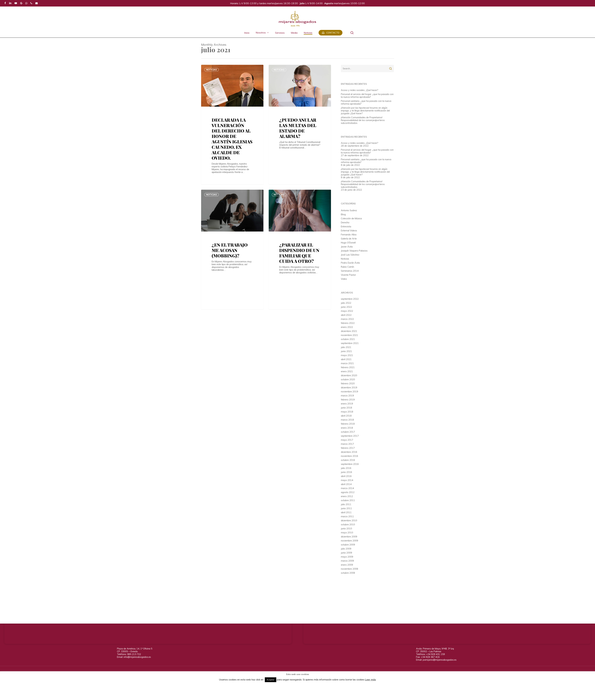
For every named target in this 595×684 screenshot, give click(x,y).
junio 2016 (346, 472)
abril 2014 (346, 484)
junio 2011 (346, 508)
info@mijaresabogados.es (137, 656)
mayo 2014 (347, 480)
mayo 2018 (347, 411)
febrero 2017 (348, 448)
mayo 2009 (347, 556)
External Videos (349, 230)
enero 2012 (347, 496)
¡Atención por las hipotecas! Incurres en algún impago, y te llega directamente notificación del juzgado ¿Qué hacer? (365, 110)
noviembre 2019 (349, 391)
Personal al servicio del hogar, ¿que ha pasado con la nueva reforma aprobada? (367, 95)
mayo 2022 (347, 311)
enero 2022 (347, 327)
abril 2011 (346, 512)
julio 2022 (346, 303)
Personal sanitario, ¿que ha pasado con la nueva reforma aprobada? (366, 102)
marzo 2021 (347, 363)
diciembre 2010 (349, 520)
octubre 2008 (348, 572)
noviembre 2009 (349, 540)
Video (344, 279)
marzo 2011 (347, 516)
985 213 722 (134, 654)
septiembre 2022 (350, 299)
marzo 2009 (347, 560)
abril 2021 (346, 359)
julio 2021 (346, 347)
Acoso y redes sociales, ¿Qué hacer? (359, 90)
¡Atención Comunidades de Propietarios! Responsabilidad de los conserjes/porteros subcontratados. (363, 120)
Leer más (370, 679)
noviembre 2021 (349, 335)
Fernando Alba (348, 234)
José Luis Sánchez (350, 254)
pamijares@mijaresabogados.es (439, 659)
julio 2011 (346, 504)
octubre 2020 (348, 379)
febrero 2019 (348, 399)
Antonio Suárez (349, 210)
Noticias (211, 69)
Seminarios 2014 (350, 270)
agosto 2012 (348, 492)
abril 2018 (346, 415)
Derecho (345, 222)
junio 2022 (346, 307)
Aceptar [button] (270, 679)
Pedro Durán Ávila (350, 262)
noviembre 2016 (349, 456)
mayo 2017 (347, 440)
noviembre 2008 (349, 568)
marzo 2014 (347, 488)
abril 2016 (346, 476)
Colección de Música (351, 218)
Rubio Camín (347, 266)
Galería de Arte (349, 238)
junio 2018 (346, 407)
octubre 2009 (348, 544)
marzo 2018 (347, 419)
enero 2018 (347, 427)
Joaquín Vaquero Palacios (354, 250)
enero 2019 (347, 403)
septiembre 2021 (350, 343)
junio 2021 (346, 351)
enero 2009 (347, 564)
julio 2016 (346, 468)
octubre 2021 (348, 339)
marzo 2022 (347, 319)
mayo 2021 (347, 355)
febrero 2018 (348, 423)
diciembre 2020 (349, 375)
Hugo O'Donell (348, 242)
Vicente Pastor (348, 275)
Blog (343, 214)
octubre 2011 (348, 500)
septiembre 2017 (350, 436)
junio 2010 (346, 528)
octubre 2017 (348, 431)
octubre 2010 (348, 524)
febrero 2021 (348, 367)
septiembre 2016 (350, 464)
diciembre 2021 (349, 331)
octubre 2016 (348, 460)
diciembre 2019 (349, 387)
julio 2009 (346, 548)
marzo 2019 (347, 395)
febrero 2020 (348, 383)
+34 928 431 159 (435, 654)
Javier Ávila (347, 246)
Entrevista (346, 226)
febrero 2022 (348, 323)
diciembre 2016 (349, 452)
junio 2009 (346, 552)
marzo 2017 (347, 444)
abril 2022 (346, 315)
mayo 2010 (347, 532)
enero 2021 (347, 371)
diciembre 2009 (349, 536)
